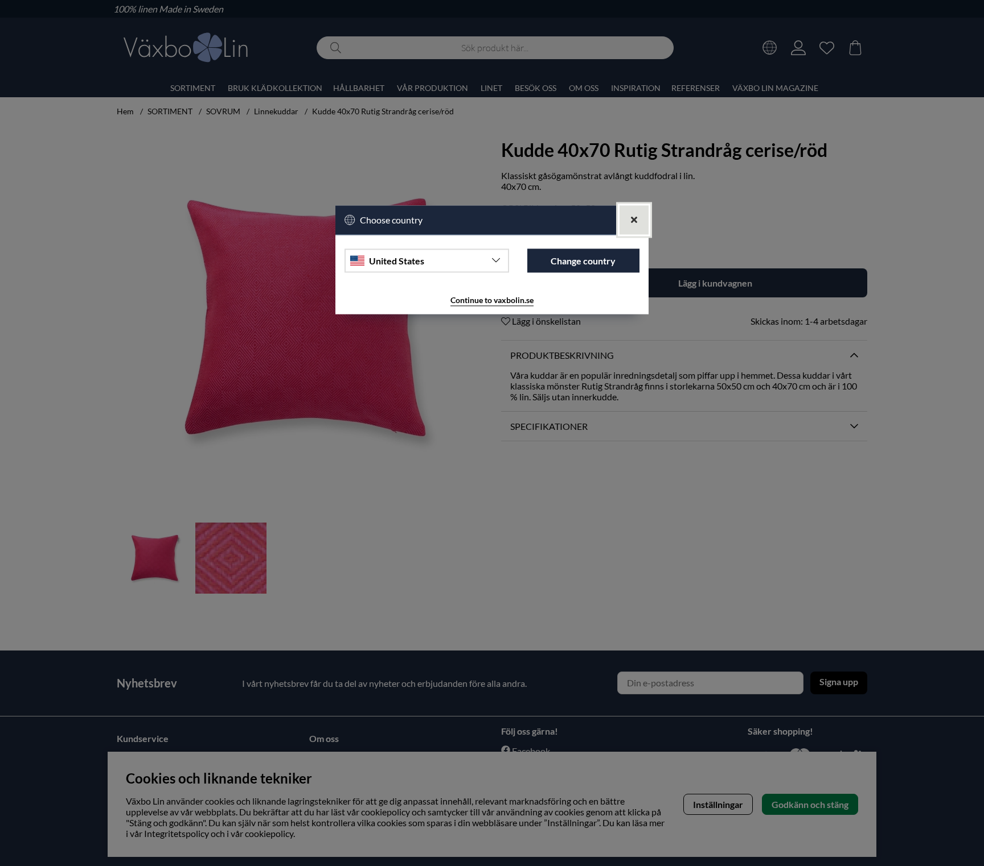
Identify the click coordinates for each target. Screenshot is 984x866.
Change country (583, 260)
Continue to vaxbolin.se (492, 300)
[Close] (634, 219)
